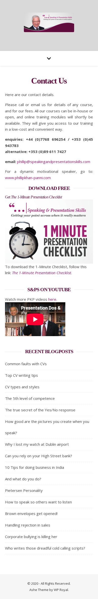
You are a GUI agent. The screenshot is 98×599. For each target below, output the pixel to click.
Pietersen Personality (24, 490)
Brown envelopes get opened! (31, 513)
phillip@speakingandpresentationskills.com (53, 161)
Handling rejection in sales (27, 525)
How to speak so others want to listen (38, 501)
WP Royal (61, 589)
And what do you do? (23, 478)
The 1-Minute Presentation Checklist (41, 272)
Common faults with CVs (26, 363)
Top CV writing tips (21, 375)
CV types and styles (22, 386)
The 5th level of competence (30, 398)
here (52, 299)
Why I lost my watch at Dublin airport (37, 444)
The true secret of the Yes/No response (40, 409)
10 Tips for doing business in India (34, 467)
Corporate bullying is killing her (31, 536)
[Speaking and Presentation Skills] (49, 22)
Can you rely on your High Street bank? (38, 455)
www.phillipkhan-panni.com (28, 177)
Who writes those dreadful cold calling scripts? (45, 548)
